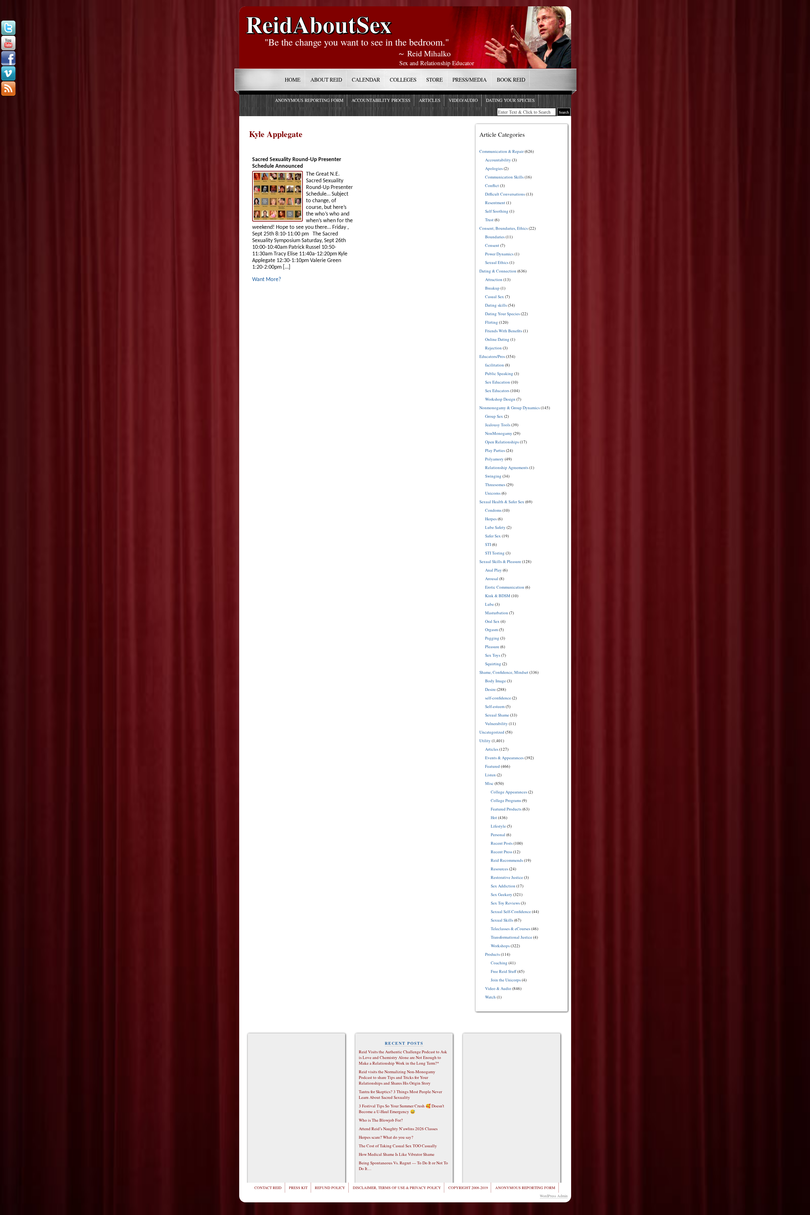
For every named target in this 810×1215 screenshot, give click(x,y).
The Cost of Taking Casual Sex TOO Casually (398, 1146)
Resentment (495, 202)
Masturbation (496, 613)
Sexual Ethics (496, 262)
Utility (485, 740)
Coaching (499, 963)
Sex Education (497, 382)
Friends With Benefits (503, 331)
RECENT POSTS (404, 1043)
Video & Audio (498, 988)
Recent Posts (502, 843)
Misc (489, 783)
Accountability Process (381, 100)
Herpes (491, 519)
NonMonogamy (498, 433)
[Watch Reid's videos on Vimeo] (8, 73)
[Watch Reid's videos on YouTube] (8, 43)
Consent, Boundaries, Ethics (503, 228)
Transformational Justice (511, 937)
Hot (494, 817)
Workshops (500, 946)
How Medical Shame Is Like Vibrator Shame (396, 1154)
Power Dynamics (499, 254)
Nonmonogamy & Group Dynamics (509, 407)
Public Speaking (499, 373)
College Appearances (509, 792)
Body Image (495, 681)
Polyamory (494, 459)
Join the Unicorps (506, 980)
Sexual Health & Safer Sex (501, 501)
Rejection (493, 348)
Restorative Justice (507, 877)
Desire (490, 689)
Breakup (492, 288)
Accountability (498, 160)
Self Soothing (496, 211)
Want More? (266, 280)
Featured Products (506, 809)
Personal (498, 834)
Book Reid (511, 79)
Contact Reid (268, 1187)
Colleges (403, 79)
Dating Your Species (510, 100)
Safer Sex (493, 536)
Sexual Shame (497, 715)
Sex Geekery (501, 894)
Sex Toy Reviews (505, 903)
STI (488, 544)
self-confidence (498, 698)
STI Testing (495, 553)
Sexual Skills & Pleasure (500, 561)
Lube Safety (495, 527)
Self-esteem (495, 706)
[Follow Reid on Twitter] (8, 28)
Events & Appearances (504, 758)
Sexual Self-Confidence (511, 911)
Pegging (492, 638)
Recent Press (501, 852)
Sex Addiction (503, 886)
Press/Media (469, 79)
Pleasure (492, 646)
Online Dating (497, 339)
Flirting (491, 322)
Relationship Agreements (506, 467)
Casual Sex (494, 296)
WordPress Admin (554, 1195)
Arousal (491, 578)
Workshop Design (500, 399)
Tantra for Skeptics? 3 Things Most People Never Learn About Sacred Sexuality (400, 1094)
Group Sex (494, 416)
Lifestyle (498, 826)
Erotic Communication (504, 587)
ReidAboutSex (319, 19)
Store (434, 79)
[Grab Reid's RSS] (8, 89)
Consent (492, 245)
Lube (489, 604)
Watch (490, 997)
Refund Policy (330, 1187)
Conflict (492, 185)
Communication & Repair (501, 151)
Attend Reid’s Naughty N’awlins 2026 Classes (398, 1128)
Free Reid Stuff (503, 971)
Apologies (494, 168)
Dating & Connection (497, 271)
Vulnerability (496, 723)
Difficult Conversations (505, 194)
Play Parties (495, 450)
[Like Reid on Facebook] (8, 58)
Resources (499, 869)
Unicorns (493, 493)
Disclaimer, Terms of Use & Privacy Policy (397, 1187)
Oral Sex (492, 621)
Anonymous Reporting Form (309, 100)
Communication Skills (504, 177)
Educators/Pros (492, 356)
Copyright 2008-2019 (468, 1187)
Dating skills (496, 305)
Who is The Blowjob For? (381, 1120)
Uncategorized (491, 732)
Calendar (366, 79)
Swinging (493, 476)
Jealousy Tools (497, 425)
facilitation (494, 365)
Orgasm (491, 629)
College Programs (506, 800)
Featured (492, 766)
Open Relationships (502, 442)
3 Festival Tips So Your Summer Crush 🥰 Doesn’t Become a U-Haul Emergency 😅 (401, 1108)
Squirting (493, 664)
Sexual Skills (502, 920)
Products (492, 954)
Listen (490, 775)
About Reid (326, 79)
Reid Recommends (507, 860)
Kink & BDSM (497, 595)
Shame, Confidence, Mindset (503, 672)
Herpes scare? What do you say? (386, 1137)
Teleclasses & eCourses (510, 928)
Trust (489, 219)
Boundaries (495, 237)
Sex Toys (492, 655)
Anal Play (493, 570)
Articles (429, 100)
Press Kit (298, 1187)
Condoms (493, 510)
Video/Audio (463, 100)
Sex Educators (497, 390)
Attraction (493, 279)
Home (292, 79)
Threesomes (495, 484)
